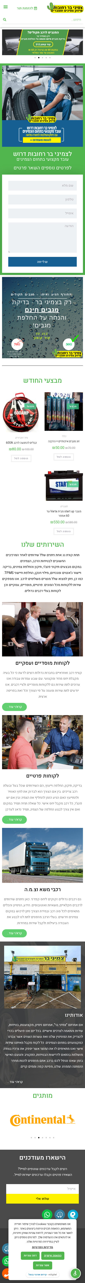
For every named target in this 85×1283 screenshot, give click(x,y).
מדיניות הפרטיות (42, 1247)
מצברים (63, 506)
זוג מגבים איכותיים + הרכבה (64, 441)
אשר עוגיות (42, 1265)
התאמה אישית (52, 1255)
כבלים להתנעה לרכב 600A (21, 443)
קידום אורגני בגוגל (37, 1274)
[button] (5, 6)
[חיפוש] (5, 20)
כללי (64, 436)
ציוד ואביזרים (21, 438)
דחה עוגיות (30, 1255)
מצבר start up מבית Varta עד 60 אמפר (63, 513)
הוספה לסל (64, 457)
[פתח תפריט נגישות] (75, 1273)
